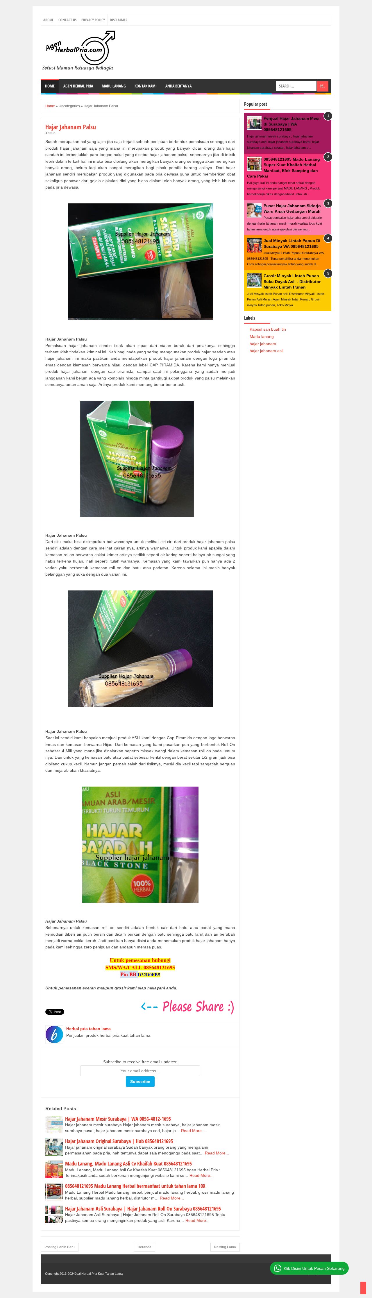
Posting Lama (225, 1247)
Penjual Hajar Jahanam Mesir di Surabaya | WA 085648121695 (292, 124)
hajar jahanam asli (266, 350)
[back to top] (363, 1288)
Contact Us (67, 19)
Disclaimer (119, 19)
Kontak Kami (146, 86)
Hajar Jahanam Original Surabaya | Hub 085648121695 (119, 1141)
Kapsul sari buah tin (268, 329)
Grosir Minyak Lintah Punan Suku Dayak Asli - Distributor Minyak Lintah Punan (292, 281)
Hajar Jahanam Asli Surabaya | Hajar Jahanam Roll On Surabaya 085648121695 (143, 1208)
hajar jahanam (263, 343)
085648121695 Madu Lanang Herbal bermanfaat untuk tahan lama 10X (135, 1185)
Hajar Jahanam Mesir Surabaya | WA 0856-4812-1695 (118, 1118)
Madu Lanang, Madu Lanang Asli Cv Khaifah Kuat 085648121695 (128, 1163)
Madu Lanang (114, 86)
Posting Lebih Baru (59, 1247)
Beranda (144, 1247)
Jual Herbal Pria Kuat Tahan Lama (99, 1273)
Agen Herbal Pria (78, 86)
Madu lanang (262, 336)
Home (50, 86)
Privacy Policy (93, 19)
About (48, 19)
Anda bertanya (178, 86)
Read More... (193, 1130)
